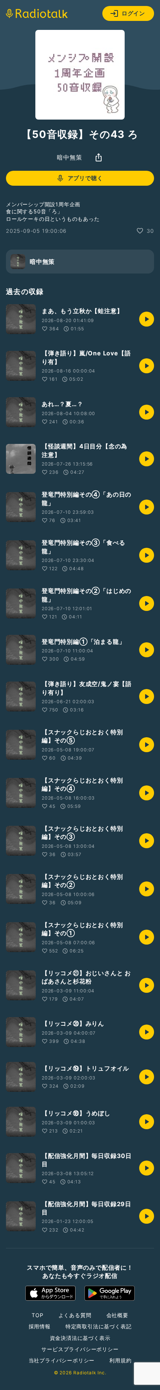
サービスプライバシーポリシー (79, 1349)
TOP (37, 1315)
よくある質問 (75, 1315)
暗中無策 (69, 157)
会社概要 (117, 1315)
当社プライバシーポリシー (62, 1360)
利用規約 (120, 1360)
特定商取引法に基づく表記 (98, 1326)
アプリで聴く (85, 178)
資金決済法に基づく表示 (80, 1338)
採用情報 (40, 1326)
